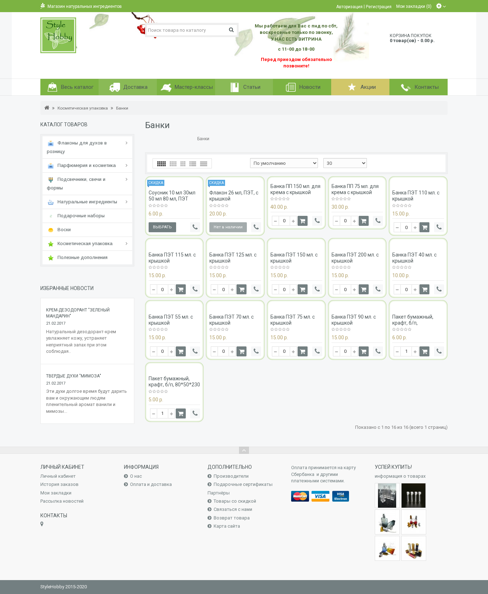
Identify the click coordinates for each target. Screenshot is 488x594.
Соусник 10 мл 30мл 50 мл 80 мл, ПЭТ (172, 196)
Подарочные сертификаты (243, 484)
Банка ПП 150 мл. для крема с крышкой (295, 189)
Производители (231, 476)
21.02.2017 (55, 323)
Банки (122, 108)
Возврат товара (232, 518)
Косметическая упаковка (83, 108)
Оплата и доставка (151, 484)
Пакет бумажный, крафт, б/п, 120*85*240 (412, 323)
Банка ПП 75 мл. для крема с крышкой (355, 189)
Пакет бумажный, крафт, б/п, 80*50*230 (174, 381)
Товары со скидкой (235, 501)
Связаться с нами (233, 509)
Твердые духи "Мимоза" (73, 376)
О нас (136, 476)
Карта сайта (227, 526)
